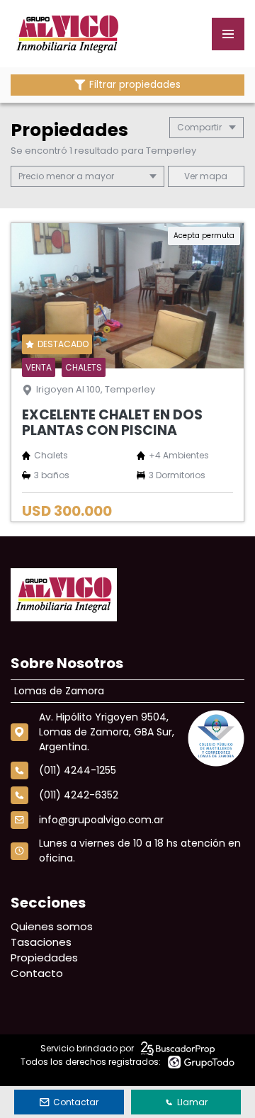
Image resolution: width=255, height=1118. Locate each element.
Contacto (37, 973)
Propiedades (44, 957)
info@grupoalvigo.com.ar (101, 820)
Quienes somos (52, 926)
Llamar (192, 1102)
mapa (212, 176)
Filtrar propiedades (135, 84)
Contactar (75, 1102)
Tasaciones (41, 942)
